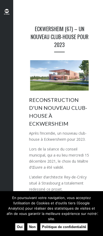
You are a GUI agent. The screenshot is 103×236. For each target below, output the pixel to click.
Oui (20, 227)
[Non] (96, 213)
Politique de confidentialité (64, 227)
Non (32, 227)
